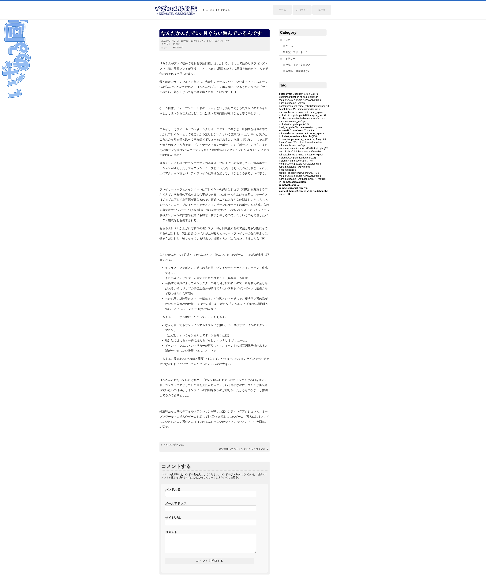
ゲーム (289, 46)
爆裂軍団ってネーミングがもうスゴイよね (242, 449)
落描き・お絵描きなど (298, 71)
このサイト (302, 9)
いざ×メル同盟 (176, 10)
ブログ (286, 39)
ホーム (282, 9)
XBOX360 (178, 47)
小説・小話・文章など (298, 64)
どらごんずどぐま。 (174, 444)
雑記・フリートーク (297, 52)
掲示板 (322, 9)
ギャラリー (289, 58)
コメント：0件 (222, 40)
